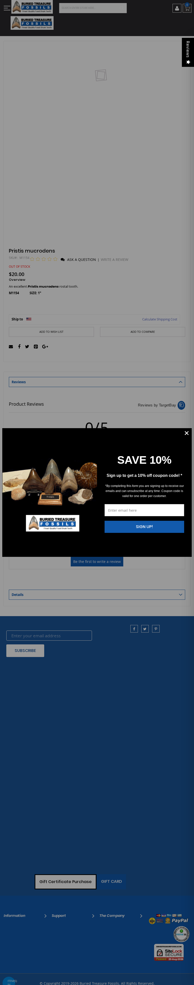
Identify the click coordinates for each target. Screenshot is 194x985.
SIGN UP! (144, 527)
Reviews (188, 49)
